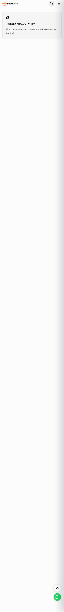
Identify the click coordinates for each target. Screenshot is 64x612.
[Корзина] (51, 4)
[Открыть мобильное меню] (59, 4)
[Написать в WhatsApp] (57, 597)
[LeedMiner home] (24, 3)
